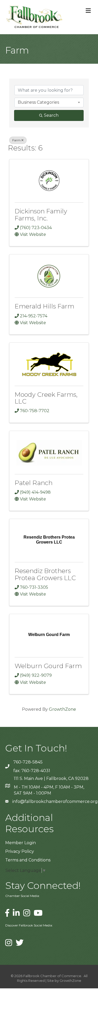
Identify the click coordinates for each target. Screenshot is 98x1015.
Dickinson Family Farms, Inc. (41, 214)
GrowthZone (62, 709)
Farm (16, 140)
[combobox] (49, 102)
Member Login (20, 842)
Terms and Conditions (27, 859)
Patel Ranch (34, 483)
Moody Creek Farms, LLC (46, 398)
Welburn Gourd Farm (48, 666)
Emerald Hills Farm (44, 306)
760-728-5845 (28, 762)
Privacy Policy (19, 851)
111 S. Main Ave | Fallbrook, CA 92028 (51, 778)
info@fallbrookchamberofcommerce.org (55, 801)
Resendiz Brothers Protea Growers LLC (45, 574)
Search (51, 115)
